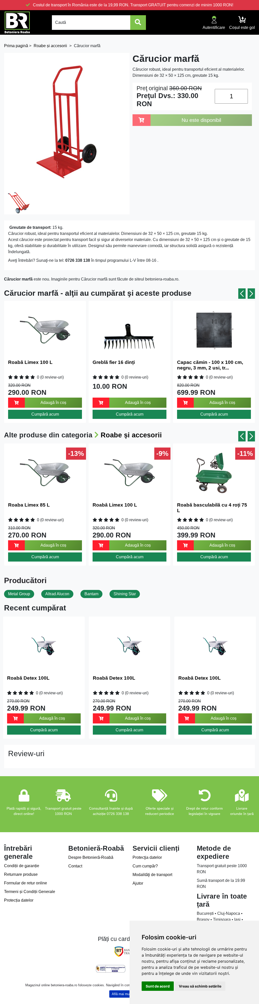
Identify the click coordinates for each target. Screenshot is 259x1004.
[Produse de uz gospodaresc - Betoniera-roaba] (17, 22)
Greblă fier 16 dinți (114, 362)
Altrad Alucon (57, 594)
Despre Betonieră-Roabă (90, 857)
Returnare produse (21, 874)
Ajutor (138, 883)
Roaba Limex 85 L (29, 505)
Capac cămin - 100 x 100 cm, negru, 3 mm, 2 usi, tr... (210, 365)
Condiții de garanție (21, 866)
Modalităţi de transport (152, 874)
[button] (242, 293)
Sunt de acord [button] (158, 986)
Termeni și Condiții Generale (29, 891)
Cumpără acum (45, 414)
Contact (75, 866)
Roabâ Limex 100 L (30, 362)
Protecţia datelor (147, 857)
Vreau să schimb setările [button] (200, 986)
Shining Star (125, 594)
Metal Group (19, 594)
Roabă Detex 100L (28, 678)
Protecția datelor (18, 900)
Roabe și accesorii (131, 435)
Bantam (91, 594)
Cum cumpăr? (145, 866)
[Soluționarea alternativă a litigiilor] (111, 969)
